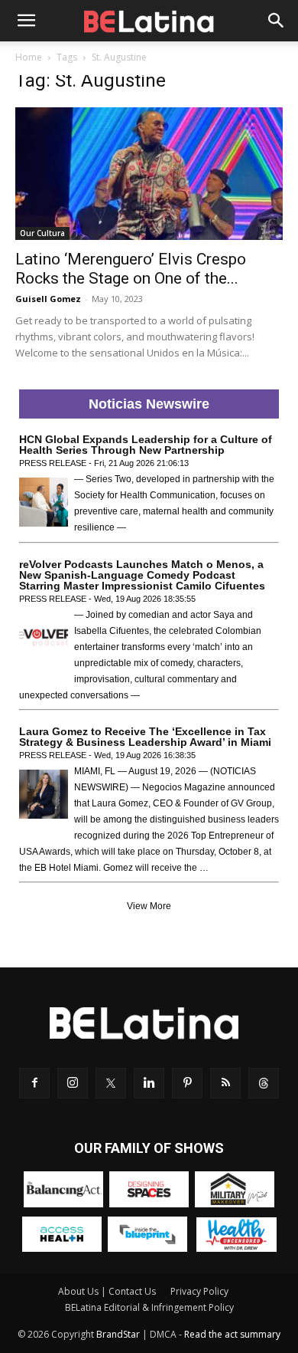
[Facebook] (34, 1083)
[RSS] (225, 1083)
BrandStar (118, 1334)
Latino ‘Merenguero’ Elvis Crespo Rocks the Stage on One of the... (130, 268)
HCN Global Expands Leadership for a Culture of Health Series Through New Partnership (145, 444)
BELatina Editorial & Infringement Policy (149, 1307)
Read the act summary (232, 1334)
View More (149, 906)
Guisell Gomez (48, 298)
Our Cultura (42, 233)
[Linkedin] (149, 1083)
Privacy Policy (199, 1291)
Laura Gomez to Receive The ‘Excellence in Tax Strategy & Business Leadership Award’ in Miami (145, 736)
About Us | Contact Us (107, 1291)
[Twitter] (111, 1083)
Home (28, 57)
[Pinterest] (187, 1083)
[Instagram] (72, 1083)
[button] (26, 20)
